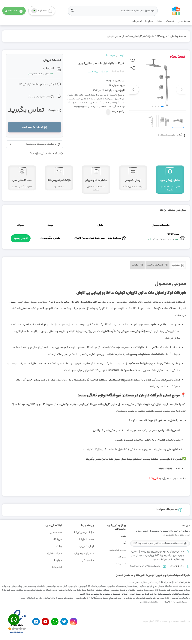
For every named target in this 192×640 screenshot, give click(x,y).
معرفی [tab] (176, 265)
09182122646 (177, 566)
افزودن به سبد (21, 238)
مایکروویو (121, 564)
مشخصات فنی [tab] (155, 265)
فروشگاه (170, 21)
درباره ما (149, 21)
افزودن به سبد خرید (33, 127)
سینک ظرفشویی (118, 550)
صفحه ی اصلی (178, 36)
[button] (14, 11)
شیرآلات (122, 557)
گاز (124, 543)
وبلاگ (159, 21)
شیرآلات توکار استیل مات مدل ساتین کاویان (130, 36)
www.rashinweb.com (180, 621)
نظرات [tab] (135, 265)
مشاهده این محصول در (167, 478)
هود (123, 536)
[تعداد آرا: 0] (112, 71)
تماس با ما (137, 21)
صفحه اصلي (184, 21)
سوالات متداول (54, 553)
